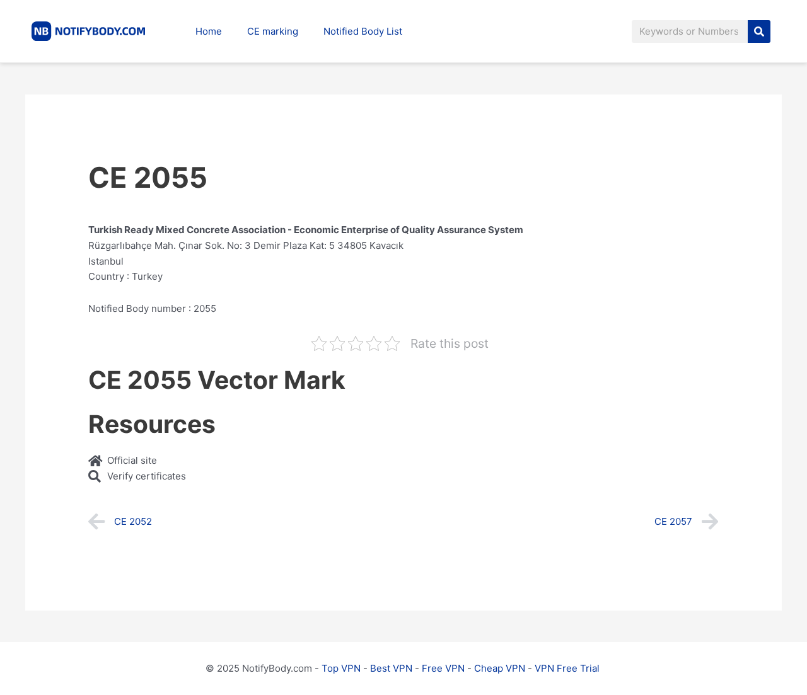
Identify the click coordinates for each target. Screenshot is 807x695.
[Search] (759, 31)
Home (208, 31)
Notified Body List (362, 31)
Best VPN (391, 668)
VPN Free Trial (567, 668)
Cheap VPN (499, 668)
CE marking (272, 31)
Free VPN (443, 668)
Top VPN (341, 668)
